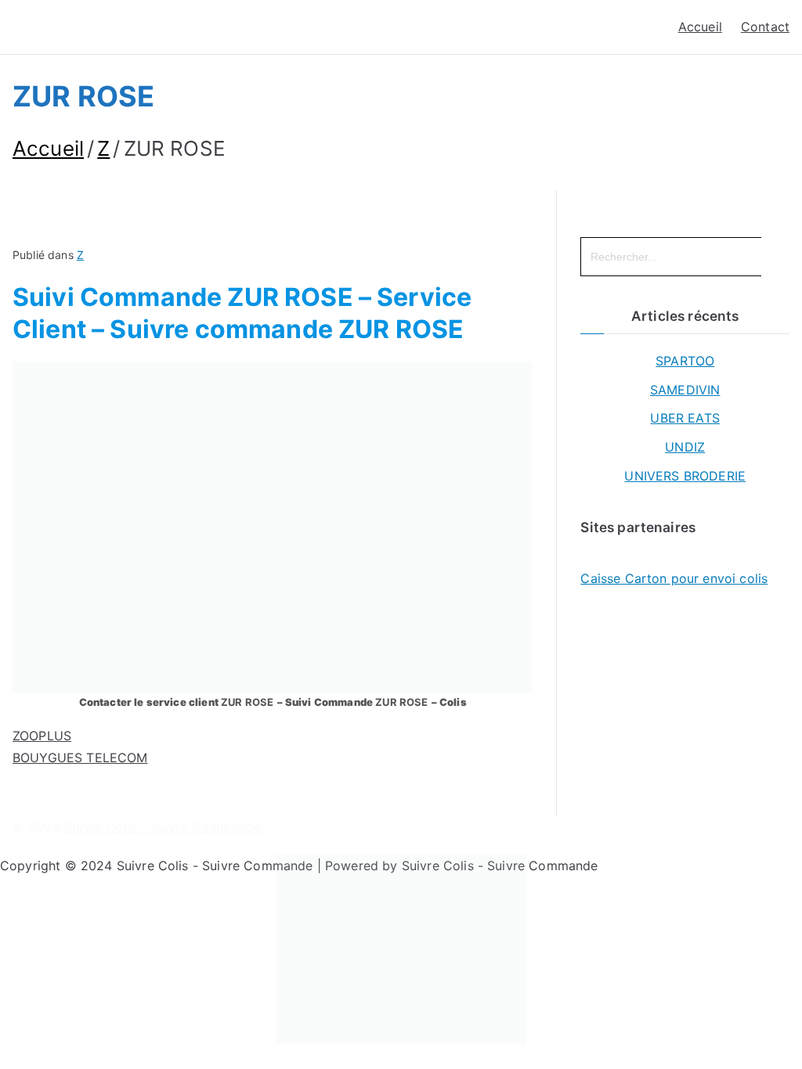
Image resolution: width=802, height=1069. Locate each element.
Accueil (700, 26)
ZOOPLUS (42, 735)
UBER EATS (684, 418)
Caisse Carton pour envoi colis (674, 578)
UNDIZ (685, 447)
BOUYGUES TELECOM (80, 757)
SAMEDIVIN (685, 390)
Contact (765, 26)
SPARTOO (685, 361)
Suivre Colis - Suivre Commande (162, 827)
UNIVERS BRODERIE (685, 476)
